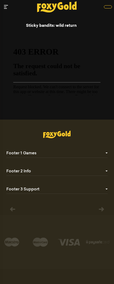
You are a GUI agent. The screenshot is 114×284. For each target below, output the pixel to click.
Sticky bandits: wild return (51, 25)
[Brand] (108, 6)
